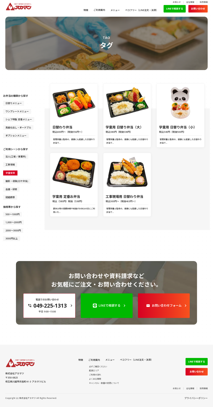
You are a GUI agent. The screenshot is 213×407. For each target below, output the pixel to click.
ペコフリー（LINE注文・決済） (141, 10)
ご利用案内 (99, 10)
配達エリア (97, 27)
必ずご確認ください (97, 20)
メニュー (115, 10)
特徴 (86, 10)
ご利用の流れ (97, 33)
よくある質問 (97, 39)
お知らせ (177, 2)
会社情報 (190, 2)
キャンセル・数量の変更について (97, 48)
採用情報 (204, 2)
